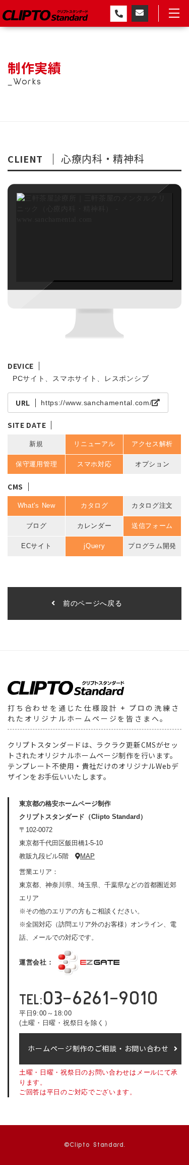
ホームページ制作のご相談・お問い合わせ (98, 1048)
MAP (87, 856)
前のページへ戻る (92, 603)
